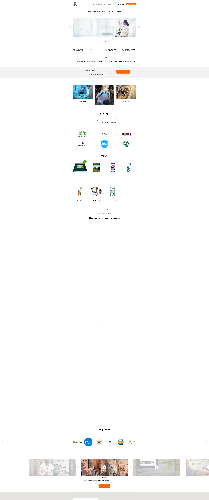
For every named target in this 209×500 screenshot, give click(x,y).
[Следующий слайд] (139, 27)
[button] (123, 72)
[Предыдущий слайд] (70, 27)
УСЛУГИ (94, 11)
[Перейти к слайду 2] (103, 477)
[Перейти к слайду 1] (102, 477)
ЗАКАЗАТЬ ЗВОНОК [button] (130, 4)
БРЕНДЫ (98, 11)
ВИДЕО (109, 11)
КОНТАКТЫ (119, 11)
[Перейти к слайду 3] (104, 477)
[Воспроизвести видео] (104, 467)
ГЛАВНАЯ (89, 11)
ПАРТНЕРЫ (113, 11)
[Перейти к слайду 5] (106, 477)
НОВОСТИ (104, 11)
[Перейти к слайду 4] (105, 477)
